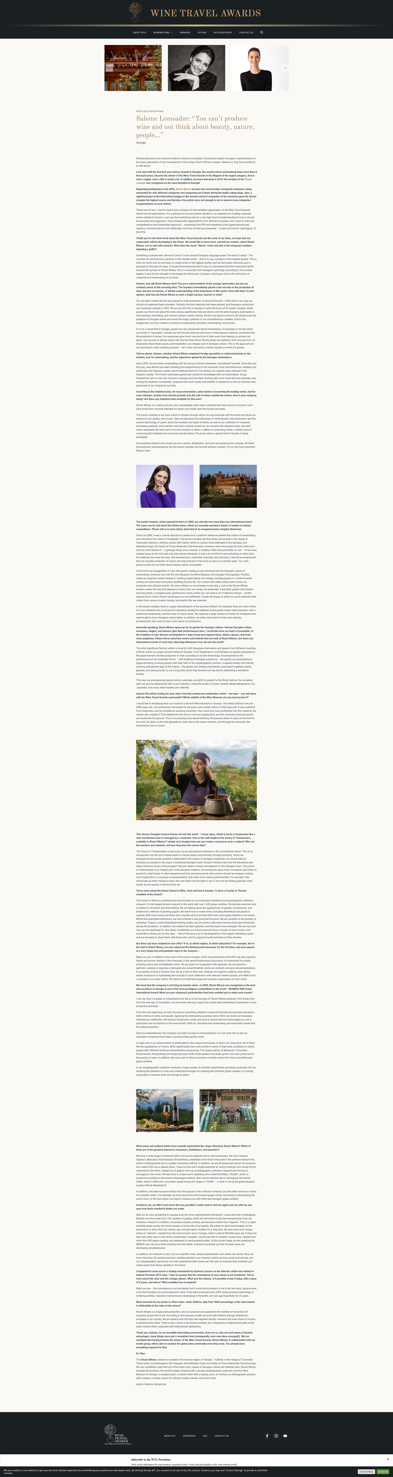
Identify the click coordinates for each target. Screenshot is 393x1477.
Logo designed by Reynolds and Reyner (117, 1444)
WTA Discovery (223, 32)
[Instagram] (276, 1435)
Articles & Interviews (149, 111)
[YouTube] (285, 1435)
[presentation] (109, 68)
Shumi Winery (183, 189)
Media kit (170, 1436)
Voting (202, 32)
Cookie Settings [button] (366, 1472)
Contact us (246, 32)
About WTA (139, 32)
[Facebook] (267, 1435)
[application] (171, 32)
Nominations (162, 32)
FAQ (205, 1436)
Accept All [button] (383, 1472)
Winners (185, 32)
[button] (262, 32)
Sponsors (189, 1436)
